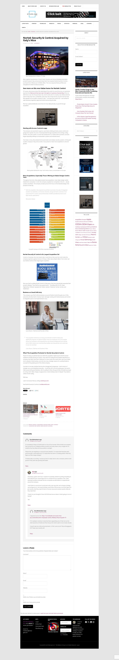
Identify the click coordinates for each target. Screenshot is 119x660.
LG (86, 234)
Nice (35, 426)
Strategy (56, 424)
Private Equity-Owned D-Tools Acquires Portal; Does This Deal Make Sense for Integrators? (86, 106)
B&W (83, 221)
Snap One (89, 242)
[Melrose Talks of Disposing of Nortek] (46, 408)
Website (25, 588)
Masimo (93, 234)
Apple (88, 219)
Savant (93, 239)
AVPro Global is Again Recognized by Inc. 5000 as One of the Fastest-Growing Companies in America (85, 118)
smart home (81, 242)
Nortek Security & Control (46, 426)
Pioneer (82, 239)
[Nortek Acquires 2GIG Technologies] (63, 408)
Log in (37, 621)
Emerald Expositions (84, 228)
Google (87, 230)
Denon (76, 228)
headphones (91, 230)
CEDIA (78, 224)
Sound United (84, 245)
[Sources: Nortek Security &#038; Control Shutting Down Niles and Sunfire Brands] (30, 408)
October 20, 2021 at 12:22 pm (40, 512)
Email (25, 580)
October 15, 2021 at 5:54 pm (35, 441)
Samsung (88, 240)
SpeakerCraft (91, 245)
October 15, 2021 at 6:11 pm (37, 473)
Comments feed (39, 626)
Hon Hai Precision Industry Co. (86, 232)
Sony (77, 245)
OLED (81, 237)
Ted (33, 471)
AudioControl (78, 221)
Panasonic (90, 237)
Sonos (94, 242)
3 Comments (36, 43)
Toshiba (94, 245)
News (52, 424)
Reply (26, 466)
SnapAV (85, 242)
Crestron (94, 227)
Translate (65, 634)
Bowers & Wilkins (88, 221)
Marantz (89, 234)
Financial (34, 424)
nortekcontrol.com (44, 384)
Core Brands (83, 226)
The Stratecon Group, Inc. (61, 645)
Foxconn (90, 228)
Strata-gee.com (32, 14)
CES (93, 224)
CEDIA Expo (87, 224)
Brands (30, 424)
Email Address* (79, 56)
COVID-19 (88, 227)
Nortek (38, 426)
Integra (80, 234)
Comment (26, 554)
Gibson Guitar (82, 230)
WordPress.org (39, 628)
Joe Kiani (84, 234)
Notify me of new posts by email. (31, 602)
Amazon (84, 219)
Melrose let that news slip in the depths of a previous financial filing (47, 93)
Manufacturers (47, 424)
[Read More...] (78, 99)
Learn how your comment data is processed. (51, 613)
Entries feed (38, 624)
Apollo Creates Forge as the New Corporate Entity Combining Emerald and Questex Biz (86, 91)
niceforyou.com (45, 380)
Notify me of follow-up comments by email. (34, 597)
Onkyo (85, 237)
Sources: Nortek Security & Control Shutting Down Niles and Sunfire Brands (30, 415)
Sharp (77, 242)
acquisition (31, 426)
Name (25, 573)
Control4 (77, 227)
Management (40, 424)
